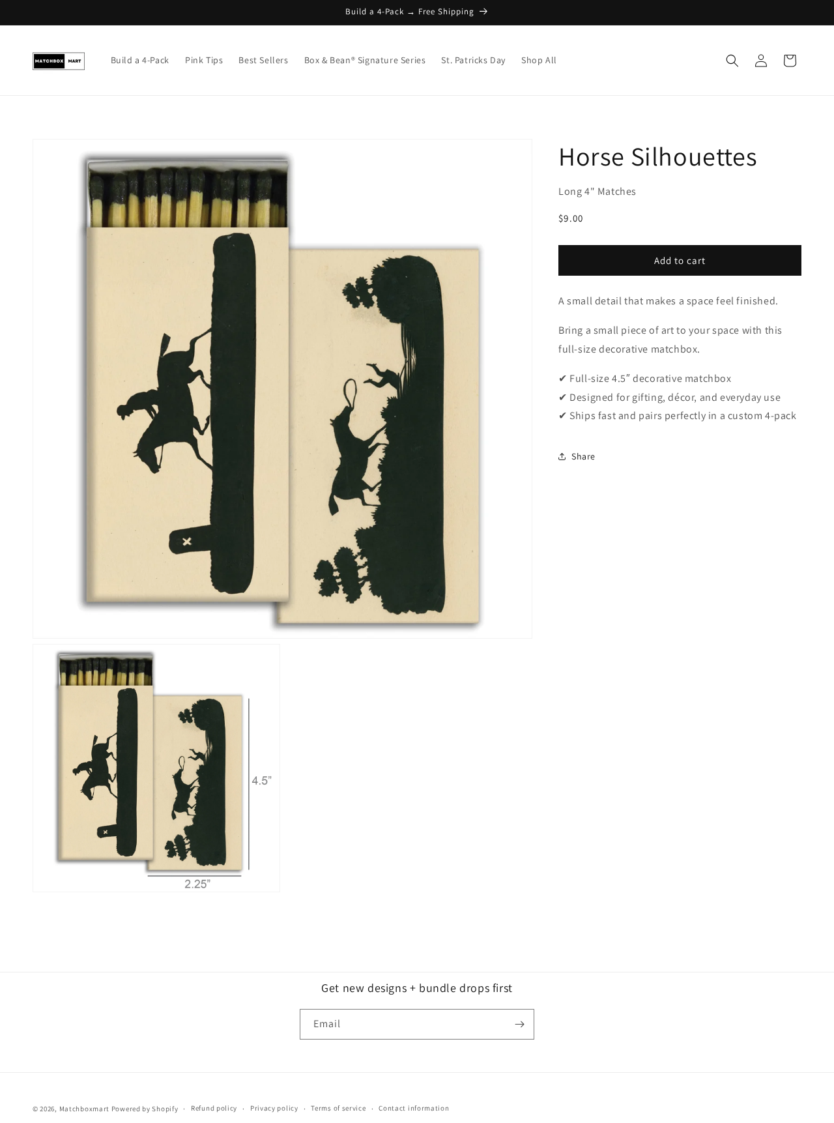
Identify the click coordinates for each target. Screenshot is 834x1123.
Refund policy (214, 1108)
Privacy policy (274, 1108)
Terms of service (338, 1108)
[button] (732, 60)
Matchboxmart (84, 1108)
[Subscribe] (519, 1024)
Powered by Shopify (145, 1108)
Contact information (414, 1108)
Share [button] (583, 455)
